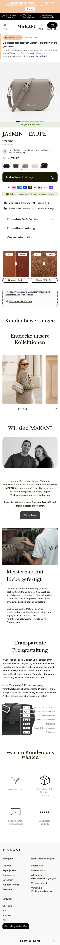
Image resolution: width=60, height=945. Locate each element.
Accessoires (8, 875)
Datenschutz (38, 870)
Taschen (6, 865)
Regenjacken (9, 870)
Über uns (7, 905)
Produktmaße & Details (22, 219)
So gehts (30, 9)
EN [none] (53, 941)
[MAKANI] (27, 26)
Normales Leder (16, 280)
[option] (54, 941)
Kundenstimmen (11, 884)
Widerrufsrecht (39, 883)
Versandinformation (20, 237)
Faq (4, 910)
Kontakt (6, 915)
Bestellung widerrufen (15, 926)
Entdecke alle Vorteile (20, 301)
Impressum (37, 865)
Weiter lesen (30, 515)
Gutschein (7, 880)
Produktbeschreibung (21, 228)
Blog (4, 920)
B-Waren (7, 889)
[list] (30, 94)
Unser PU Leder (44, 280)
